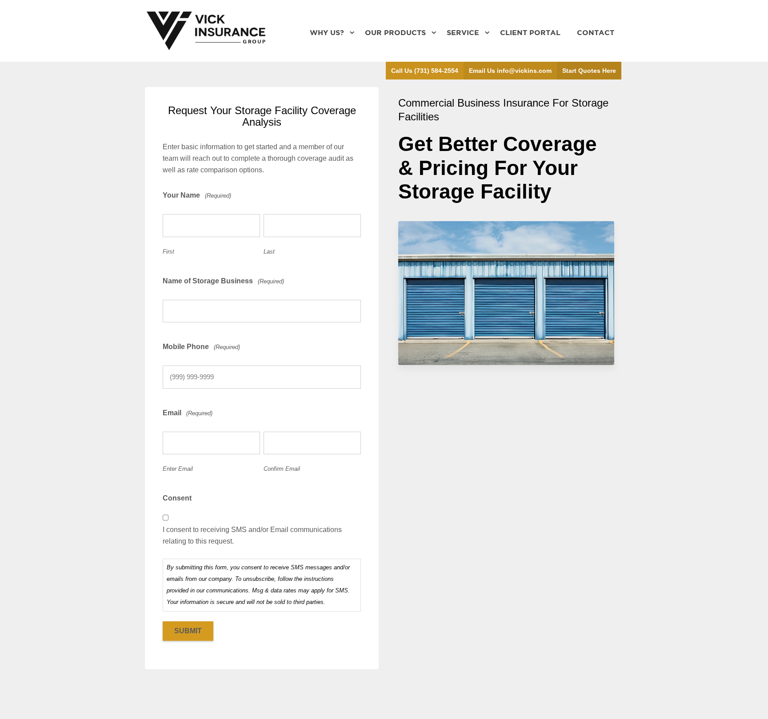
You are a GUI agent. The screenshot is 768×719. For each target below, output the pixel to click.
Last (269, 251)
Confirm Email (282, 468)
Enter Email (178, 468)
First (168, 251)
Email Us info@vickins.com (510, 70)
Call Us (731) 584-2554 (424, 70)
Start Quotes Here (589, 70)
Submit (188, 631)
